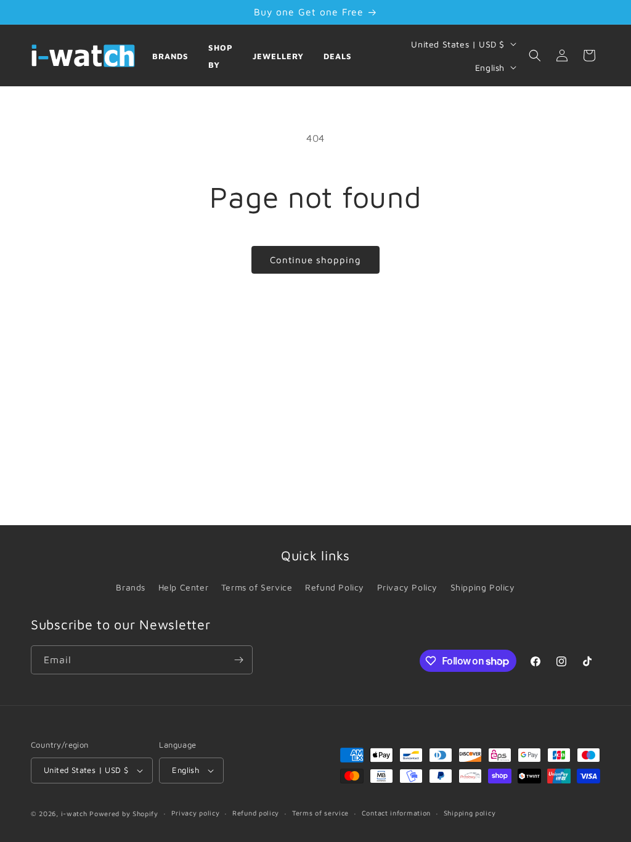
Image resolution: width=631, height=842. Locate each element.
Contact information (396, 813)
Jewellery (278, 56)
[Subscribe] (238, 659)
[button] (534, 55)
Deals (338, 56)
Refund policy (255, 813)
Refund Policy (334, 587)
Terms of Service (257, 587)
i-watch (74, 813)
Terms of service (320, 813)
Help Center (183, 587)
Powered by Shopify (123, 813)
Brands (170, 56)
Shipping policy (470, 813)
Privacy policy (195, 813)
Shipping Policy (482, 587)
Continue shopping (315, 260)
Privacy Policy (407, 587)
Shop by (220, 56)
